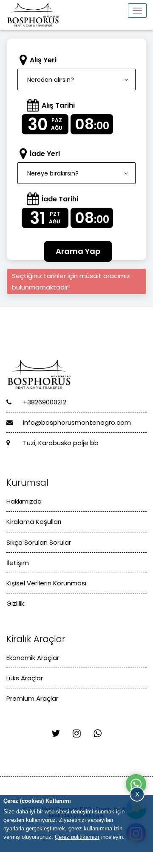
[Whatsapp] (97, 733)
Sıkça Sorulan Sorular (38, 542)
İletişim (17, 562)
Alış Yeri (43, 60)
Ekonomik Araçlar (32, 657)
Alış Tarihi (58, 105)
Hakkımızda (24, 501)
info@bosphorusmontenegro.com (76, 422)
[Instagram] (76, 733)
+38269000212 (43, 402)
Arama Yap (78, 251)
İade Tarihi (60, 199)
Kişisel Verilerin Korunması (46, 583)
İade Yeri (45, 154)
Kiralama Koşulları (33, 521)
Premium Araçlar (32, 698)
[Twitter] (55, 733)
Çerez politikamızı (77, 837)
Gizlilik (15, 603)
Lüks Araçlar (24, 678)
